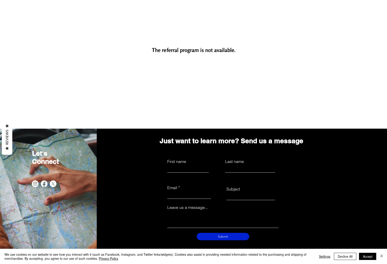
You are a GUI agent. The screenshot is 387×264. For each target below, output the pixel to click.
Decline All (345, 256)
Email (172, 188)
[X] (53, 183)
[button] (168, 11)
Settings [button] (324, 256)
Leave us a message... (187, 208)
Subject (233, 189)
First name (176, 162)
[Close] (381, 256)
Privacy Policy (108, 258)
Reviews (7, 137)
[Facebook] (44, 183)
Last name (234, 162)
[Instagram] (35, 183)
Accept (367, 256)
